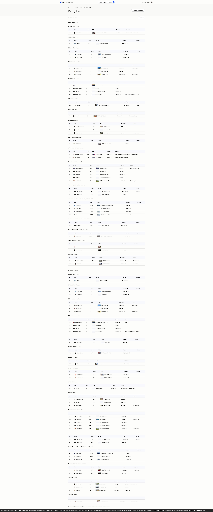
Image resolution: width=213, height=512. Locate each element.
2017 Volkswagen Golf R (104, 180)
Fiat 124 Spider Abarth (106, 191)
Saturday (70, 17)
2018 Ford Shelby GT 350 (100, 91)
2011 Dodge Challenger (105, 208)
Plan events (144, 2)
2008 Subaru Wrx (105, 473)
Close (204, 510)
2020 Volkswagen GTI (106, 246)
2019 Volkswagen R (103, 168)
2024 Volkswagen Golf (106, 54)
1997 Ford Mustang (105, 225)
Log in (148, 2)
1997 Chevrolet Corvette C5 (105, 177)
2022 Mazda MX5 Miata (104, 43)
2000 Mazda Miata (104, 68)
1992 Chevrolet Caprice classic (104, 105)
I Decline (200, 510)
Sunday (74, 17)
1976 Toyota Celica (108, 374)
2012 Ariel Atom (107, 126)
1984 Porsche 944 (104, 74)
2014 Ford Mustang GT (105, 211)
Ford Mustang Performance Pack (107, 205)
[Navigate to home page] (66, 2)
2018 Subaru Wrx (106, 263)
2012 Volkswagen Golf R (104, 174)
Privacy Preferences (189, 510)
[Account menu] (152, 2)
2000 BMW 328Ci (99, 388)
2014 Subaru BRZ (99, 154)
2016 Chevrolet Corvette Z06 (106, 236)
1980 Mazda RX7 (107, 132)
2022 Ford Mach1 (99, 94)
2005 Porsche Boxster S (106, 353)
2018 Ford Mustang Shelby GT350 (102, 85)
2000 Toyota (107, 342)
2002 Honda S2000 (105, 194)
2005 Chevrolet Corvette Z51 (101, 32)
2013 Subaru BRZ (99, 157)
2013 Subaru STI (102, 484)
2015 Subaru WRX (106, 260)
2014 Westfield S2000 (101, 115)
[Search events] (113, 2)
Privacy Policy (162, 510)
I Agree (195, 510)
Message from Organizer (138, 10)
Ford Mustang (98, 325)
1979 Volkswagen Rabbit (106, 143)
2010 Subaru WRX (103, 171)
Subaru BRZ (104, 57)
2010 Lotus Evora (103, 419)
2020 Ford (97, 88)
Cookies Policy (155, 510)
